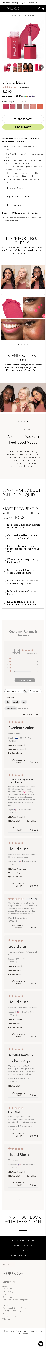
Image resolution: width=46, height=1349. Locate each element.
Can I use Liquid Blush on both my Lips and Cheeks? (22, 536)
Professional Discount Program (14, 1308)
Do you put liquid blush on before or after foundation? (21, 603)
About (4, 1286)
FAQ (4, 1302)
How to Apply (12, 204)
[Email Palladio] (3, 1274)
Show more (23, 708)
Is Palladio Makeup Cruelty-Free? (21, 592)
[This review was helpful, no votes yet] (31, 762)
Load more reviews (23, 1200)
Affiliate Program (9, 1291)
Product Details (13, 187)
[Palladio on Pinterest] (12, 1274)
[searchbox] (14, 691)
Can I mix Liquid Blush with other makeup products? (21, 571)
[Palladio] (21, 8)
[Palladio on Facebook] (6, 1274)
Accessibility (7, 1289)
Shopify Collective (9, 1316)
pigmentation (11, 708)
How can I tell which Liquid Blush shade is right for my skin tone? (23, 548)
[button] (7, 67)
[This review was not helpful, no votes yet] (35, 762)
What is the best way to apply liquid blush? (22, 560)
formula (16, 702)
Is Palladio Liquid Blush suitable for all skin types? (23, 526)
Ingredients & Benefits (17, 196)
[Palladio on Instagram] (9, 1274)
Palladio (12, 1331)
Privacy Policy (7, 1305)
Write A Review (25, 680)
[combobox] (32, 714)
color (7, 702)
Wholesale (6, 1319)
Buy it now (23, 126)
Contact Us (7, 1297)
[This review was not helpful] (35, 1136)
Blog (4, 1294)
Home (14, 15)
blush (24, 702)
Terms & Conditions (10, 1313)
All (20, 15)
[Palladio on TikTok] (15, 1274)
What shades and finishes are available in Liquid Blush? (22, 582)
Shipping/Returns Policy (11, 1311)
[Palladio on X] (18, 1274)
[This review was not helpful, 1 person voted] (35, 927)
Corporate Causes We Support (15, 1300)
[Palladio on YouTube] (21, 1274)
